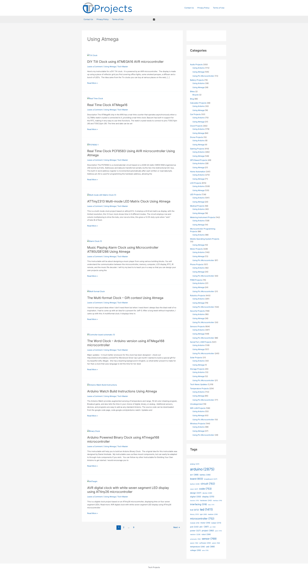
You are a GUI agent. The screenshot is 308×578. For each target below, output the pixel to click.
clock (194, 489)
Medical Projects (197, 206)
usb (210, 546)
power (195, 530)
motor (205, 523)
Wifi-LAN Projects (197, 408)
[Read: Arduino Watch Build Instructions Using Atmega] (102, 385)
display (208, 496)
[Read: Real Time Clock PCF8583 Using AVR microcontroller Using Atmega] (93, 144)
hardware (206, 500)
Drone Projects (196, 137)
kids (211, 504)
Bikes (192, 91)
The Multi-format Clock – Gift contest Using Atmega (125, 298)
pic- (204, 526)
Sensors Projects (197, 326)
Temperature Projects (199, 388)
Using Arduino (198, 68)
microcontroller (202, 518)
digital (195, 496)
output (216, 523)
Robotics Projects (197, 295)
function (194, 500)
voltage (195, 550)
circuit (208, 483)
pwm (218, 531)
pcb (194, 527)
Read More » (92, 83)
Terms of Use (218, 8)
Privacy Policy (203, 8)
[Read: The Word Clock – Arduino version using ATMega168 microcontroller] (101, 335)
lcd (194, 510)
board (196, 478)
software (205, 543)
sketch (194, 543)
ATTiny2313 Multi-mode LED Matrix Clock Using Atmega (128, 201)
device (207, 493)
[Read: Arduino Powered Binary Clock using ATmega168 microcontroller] (93, 431)
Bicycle (195, 95)
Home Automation (197, 171)
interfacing (198, 504)
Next (176, 527)
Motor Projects (196, 249)
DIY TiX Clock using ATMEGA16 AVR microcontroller (125, 61)
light (203, 514)
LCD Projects (195, 183)
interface (217, 500)
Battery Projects (197, 80)
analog (194, 464)
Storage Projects (197, 369)
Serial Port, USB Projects (201, 342)
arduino (202, 469)
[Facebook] (154, 19)
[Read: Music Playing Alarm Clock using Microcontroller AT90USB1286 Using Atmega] (94, 241)
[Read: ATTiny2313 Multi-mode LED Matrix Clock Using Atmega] (101, 195)
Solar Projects (196, 357)
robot (206, 534)
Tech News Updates (198, 384)
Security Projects (197, 311)
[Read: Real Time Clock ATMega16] (95, 98)
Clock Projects (196, 126)
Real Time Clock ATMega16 (107, 105)
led (206, 509)
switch (216, 543)
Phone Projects (196, 264)
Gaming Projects (197, 149)
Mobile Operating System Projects (204, 239)
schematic (195, 539)
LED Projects (195, 194)
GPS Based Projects (198, 160)
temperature (197, 547)
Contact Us (189, 8)
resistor (195, 534)
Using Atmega (110, 66)
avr (194, 475)
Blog (192, 99)
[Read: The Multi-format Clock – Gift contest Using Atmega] (96, 291)
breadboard (210, 479)
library (194, 514)
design (195, 493)
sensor (209, 538)
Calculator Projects (198, 103)
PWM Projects (196, 280)
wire (205, 550)
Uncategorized (196, 404)
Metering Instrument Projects (202, 217)
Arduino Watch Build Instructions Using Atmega (122, 391)
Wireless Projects (197, 423)
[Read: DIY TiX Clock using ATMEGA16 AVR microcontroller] (92, 55)
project (208, 530)
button (195, 484)
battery (205, 475)
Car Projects (195, 114)
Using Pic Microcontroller (203, 76)
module (194, 523)
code (205, 488)
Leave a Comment (95, 66)
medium (213, 514)
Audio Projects (196, 64)
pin (213, 527)
